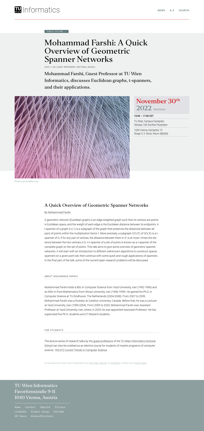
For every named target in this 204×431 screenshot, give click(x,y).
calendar (103, 363)
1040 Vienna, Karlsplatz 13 (148, 130)
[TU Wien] (18, 9)
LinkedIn (21, 411)
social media (140, 363)
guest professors (103, 341)
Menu (161, 10)
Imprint (45, 407)
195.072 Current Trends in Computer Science (81, 350)
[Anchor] (149, 206)
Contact (30, 407)
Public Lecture (55, 31)
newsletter (115, 363)
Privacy (60, 407)
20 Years (21, 416)
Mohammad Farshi (59, 212)
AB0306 (164, 133)
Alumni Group (40, 411)
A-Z (172, 10)
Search (184, 10)
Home (18, 407)
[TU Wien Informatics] (40, 9)
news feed (93, 363)
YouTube (58, 411)
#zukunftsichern (42, 416)
